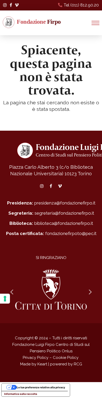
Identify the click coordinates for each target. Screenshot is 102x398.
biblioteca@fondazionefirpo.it (63, 223)
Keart (42, 364)
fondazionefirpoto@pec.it (71, 233)
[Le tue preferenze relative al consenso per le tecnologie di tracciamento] (5, 299)
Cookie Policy (65, 357)
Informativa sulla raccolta (20, 393)
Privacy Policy (35, 357)
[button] (95, 23)
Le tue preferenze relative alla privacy (41, 387)
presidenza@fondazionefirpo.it (64, 203)
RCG (78, 364)
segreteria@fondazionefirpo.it (64, 213)
